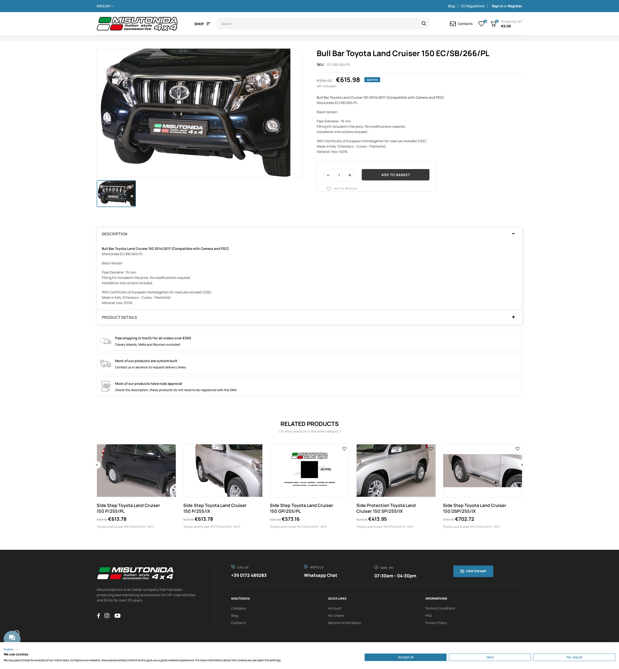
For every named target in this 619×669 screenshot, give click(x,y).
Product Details (119, 317)
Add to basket (395, 174)
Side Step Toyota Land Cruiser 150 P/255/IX (215, 508)
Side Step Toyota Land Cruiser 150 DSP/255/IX (474, 508)
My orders (336, 615)
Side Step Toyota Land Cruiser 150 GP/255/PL (301, 508)
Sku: (321, 64)
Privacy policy (436, 622)
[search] (424, 24)
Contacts (238, 622)
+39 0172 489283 (249, 575)
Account (334, 608)
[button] (11, 649)
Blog (451, 6)
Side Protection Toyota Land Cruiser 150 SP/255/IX (386, 508)
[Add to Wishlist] (171, 448)
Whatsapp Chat (320, 575)
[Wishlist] (482, 23)
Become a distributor (344, 622)
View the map (476, 571)
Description (114, 234)
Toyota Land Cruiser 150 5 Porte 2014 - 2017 (125, 527)
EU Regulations (473, 6)
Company (238, 608)
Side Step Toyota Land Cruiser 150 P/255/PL (128, 508)
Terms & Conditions (440, 608)
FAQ (428, 615)
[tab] (309, 234)
